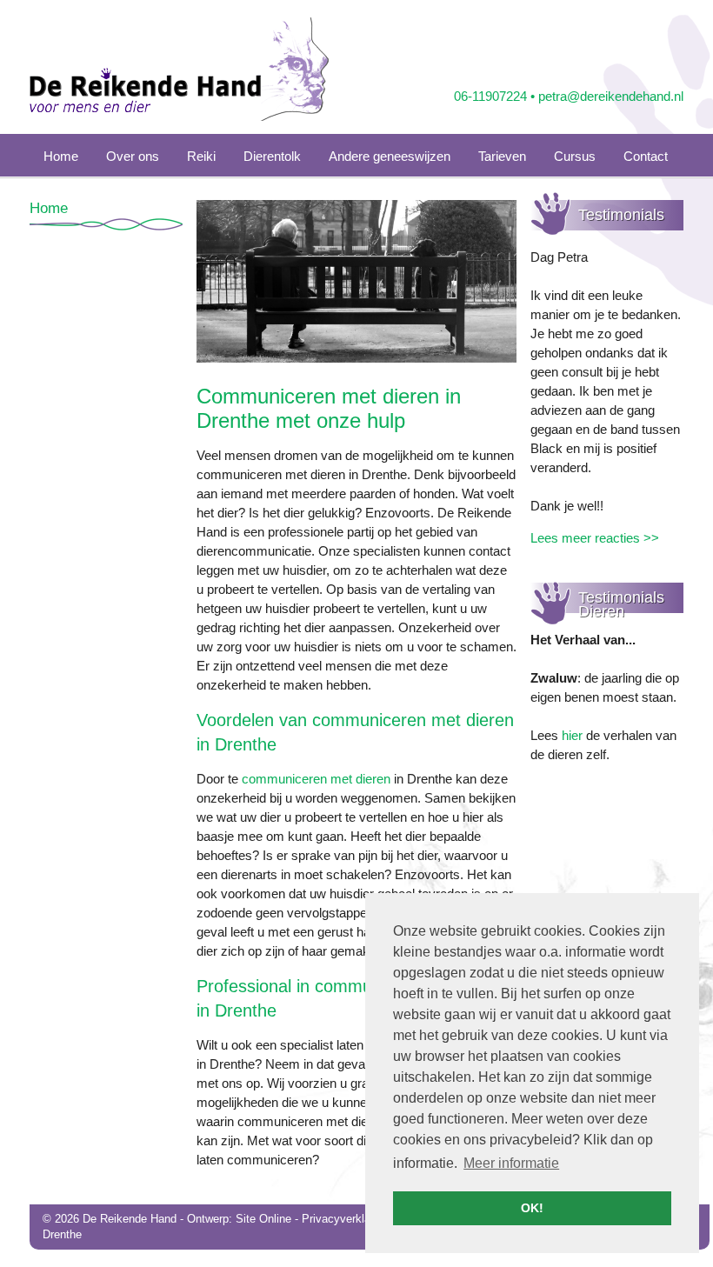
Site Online (263, 1218)
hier (572, 735)
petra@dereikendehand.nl (610, 96)
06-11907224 (490, 96)
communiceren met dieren (316, 778)
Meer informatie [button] (511, 1163)
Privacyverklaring (345, 1218)
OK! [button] (532, 1208)
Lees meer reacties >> (594, 537)
